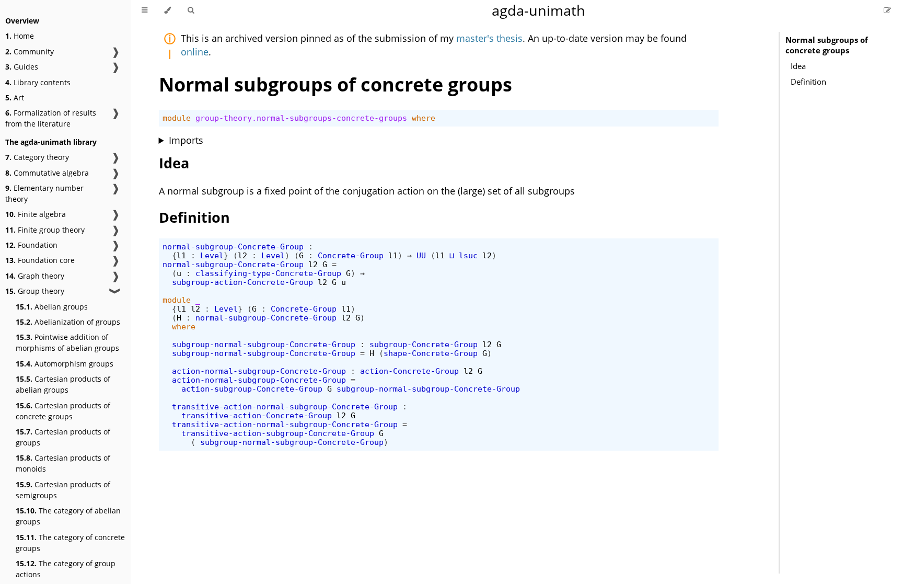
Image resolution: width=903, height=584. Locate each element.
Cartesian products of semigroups (63, 489)
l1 (181, 255)
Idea (798, 66)
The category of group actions (65, 568)
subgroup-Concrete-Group (423, 344)
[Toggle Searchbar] (190, 10)
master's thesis (489, 38)
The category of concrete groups (70, 542)
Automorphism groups (64, 364)
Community (29, 51)
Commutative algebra (47, 173)
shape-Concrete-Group (431, 353)
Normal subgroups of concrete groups (826, 45)
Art (14, 97)
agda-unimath (538, 10)
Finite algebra (35, 214)
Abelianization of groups (68, 322)
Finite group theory (45, 230)
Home (19, 36)
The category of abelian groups (68, 516)
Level (212, 255)
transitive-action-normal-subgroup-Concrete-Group (285, 406)
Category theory (37, 157)
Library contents (38, 82)
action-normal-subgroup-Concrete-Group (259, 371)
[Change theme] (167, 10)
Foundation (31, 245)
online (195, 51)
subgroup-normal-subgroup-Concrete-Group (263, 344)
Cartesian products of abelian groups (63, 384)
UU (421, 255)
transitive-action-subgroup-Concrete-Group (277, 433)
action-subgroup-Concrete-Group (251, 388)
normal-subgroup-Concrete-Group (233, 246)
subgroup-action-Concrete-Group (242, 282)
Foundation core (40, 260)
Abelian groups (52, 307)
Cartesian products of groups (63, 437)
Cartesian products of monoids (63, 463)
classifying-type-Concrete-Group (268, 273)
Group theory (34, 291)
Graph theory (34, 276)
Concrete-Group (351, 255)
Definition (808, 81)
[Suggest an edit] (887, 10)
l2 (242, 255)
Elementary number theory (44, 193)
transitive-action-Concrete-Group (256, 415)
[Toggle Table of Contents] (144, 10)
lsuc (468, 255)
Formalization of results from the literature (50, 118)
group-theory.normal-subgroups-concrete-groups (301, 117)
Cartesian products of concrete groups (63, 410)
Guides (21, 67)
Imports (186, 140)
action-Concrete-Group (409, 371)
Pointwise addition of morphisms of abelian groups (67, 342)
